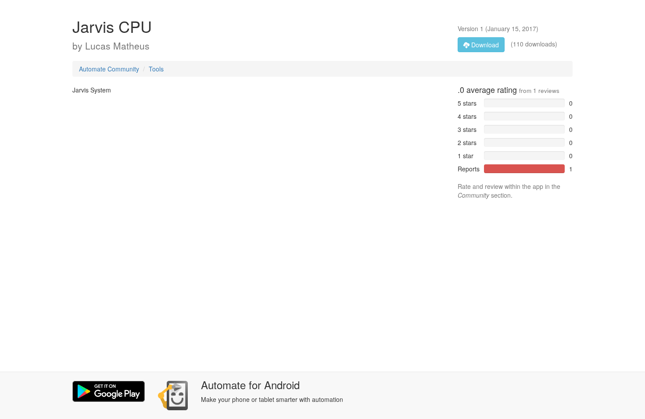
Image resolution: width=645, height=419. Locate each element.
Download (484, 44)
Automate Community (109, 68)
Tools (156, 68)
